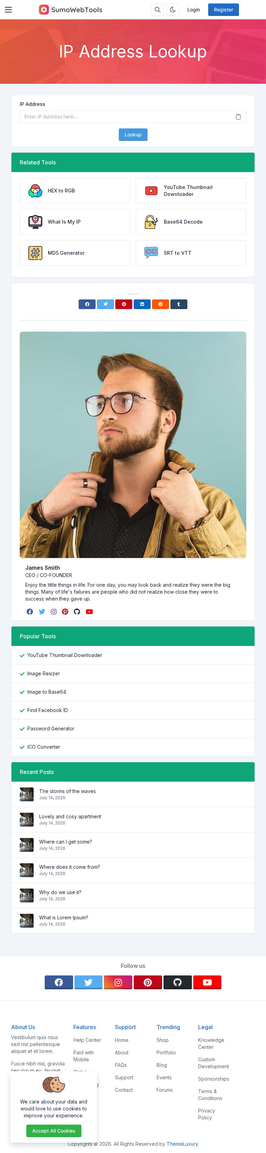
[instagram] (54, 611)
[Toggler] (8, 9)
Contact (124, 1090)
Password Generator (50, 728)
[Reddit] (160, 304)
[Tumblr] (178, 304)
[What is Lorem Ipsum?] (27, 924)
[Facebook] (87, 304)
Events (164, 1077)
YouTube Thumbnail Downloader (64, 655)
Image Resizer (43, 673)
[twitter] (42, 611)
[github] (77, 611)
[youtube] (90, 611)
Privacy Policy (206, 1114)
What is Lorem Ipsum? (63, 917)
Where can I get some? (65, 842)
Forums (165, 1090)
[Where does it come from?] (27, 873)
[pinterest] (66, 611)
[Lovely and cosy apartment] (27, 823)
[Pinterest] (123, 304)
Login (193, 9)
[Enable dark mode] (173, 9)
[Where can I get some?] (27, 848)
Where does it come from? (69, 867)
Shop (163, 1040)
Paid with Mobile (83, 1056)
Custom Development (213, 1062)
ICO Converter (43, 747)
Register (223, 9)
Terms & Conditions (210, 1094)
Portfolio (166, 1052)
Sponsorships (213, 1079)
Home (121, 1040)
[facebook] (30, 611)
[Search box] (157, 9)
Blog (162, 1065)
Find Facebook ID (47, 710)
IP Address (32, 104)
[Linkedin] (142, 304)
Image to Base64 (46, 692)
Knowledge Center (211, 1043)
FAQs (121, 1065)
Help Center (87, 1040)
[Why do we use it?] (27, 899)
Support (124, 1077)
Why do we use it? (60, 892)
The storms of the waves (67, 791)
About (121, 1052)
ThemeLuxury (182, 1144)
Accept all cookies (54, 1131)
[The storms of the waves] (27, 798)
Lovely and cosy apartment (70, 816)
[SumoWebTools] (70, 9)
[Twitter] (105, 304)
